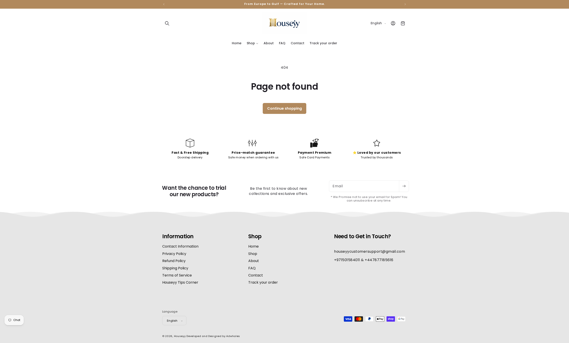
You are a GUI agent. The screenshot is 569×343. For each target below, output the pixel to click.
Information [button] (178, 236)
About (253, 261)
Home (253, 246)
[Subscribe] (404, 186)
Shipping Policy (175, 268)
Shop (252, 253)
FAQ (252, 268)
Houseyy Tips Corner (180, 282)
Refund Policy (174, 261)
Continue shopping (284, 108)
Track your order (263, 282)
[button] (167, 23)
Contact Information (180, 246)
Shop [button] (255, 236)
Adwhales (233, 336)
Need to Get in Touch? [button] (362, 236)
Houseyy (180, 336)
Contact (255, 275)
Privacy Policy (174, 253)
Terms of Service (177, 275)
